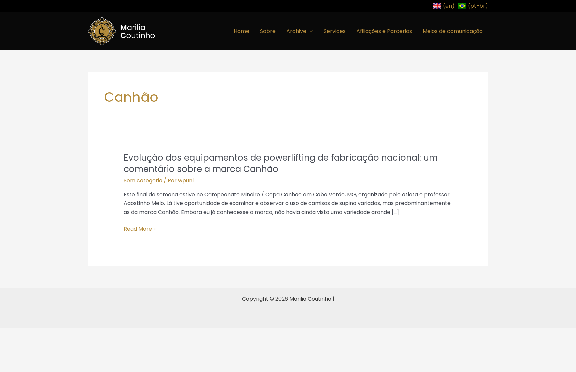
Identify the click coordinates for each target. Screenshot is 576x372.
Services (335, 31)
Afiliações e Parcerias (384, 31)
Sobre (268, 31)
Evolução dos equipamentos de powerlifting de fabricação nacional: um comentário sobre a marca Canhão (281, 163)
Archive (296, 31)
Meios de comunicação (453, 31)
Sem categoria (143, 180)
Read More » (140, 229)
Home (241, 31)
